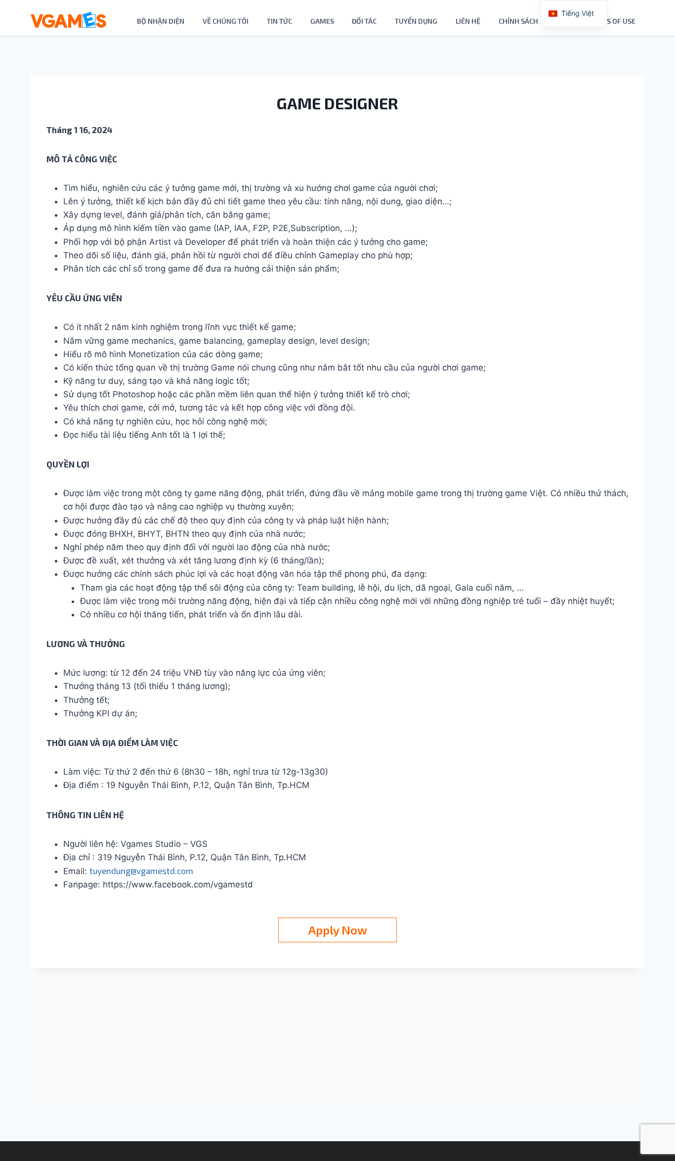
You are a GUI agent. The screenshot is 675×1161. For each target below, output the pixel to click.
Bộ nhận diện (160, 21)
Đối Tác (364, 21)
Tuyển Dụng (416, 21)
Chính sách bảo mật (534, 21)
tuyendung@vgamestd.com (141, 871)
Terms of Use (611, 21)
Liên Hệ (468, 21)
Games (322, 21)
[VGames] (68, 20)
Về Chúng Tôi (226, 21)
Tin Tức (279, 21)
